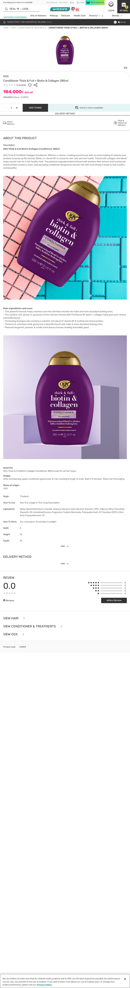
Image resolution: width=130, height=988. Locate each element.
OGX (6, 76)
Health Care (80, 15)
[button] (123, 6)
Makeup (54, 15)
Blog (72, 2)
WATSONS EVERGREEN (15, 17)
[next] (102, 16)
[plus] (16, 107)
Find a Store (63, 2)
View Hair (11, 618)
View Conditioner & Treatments (30, 626)
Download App (52, 2)
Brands (115, 15)
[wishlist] (29, 85)
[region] (65, 981)
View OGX (11, 634)
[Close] (124, 978)
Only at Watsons (38, 15)
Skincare (65, 15)
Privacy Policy (44, 985)
